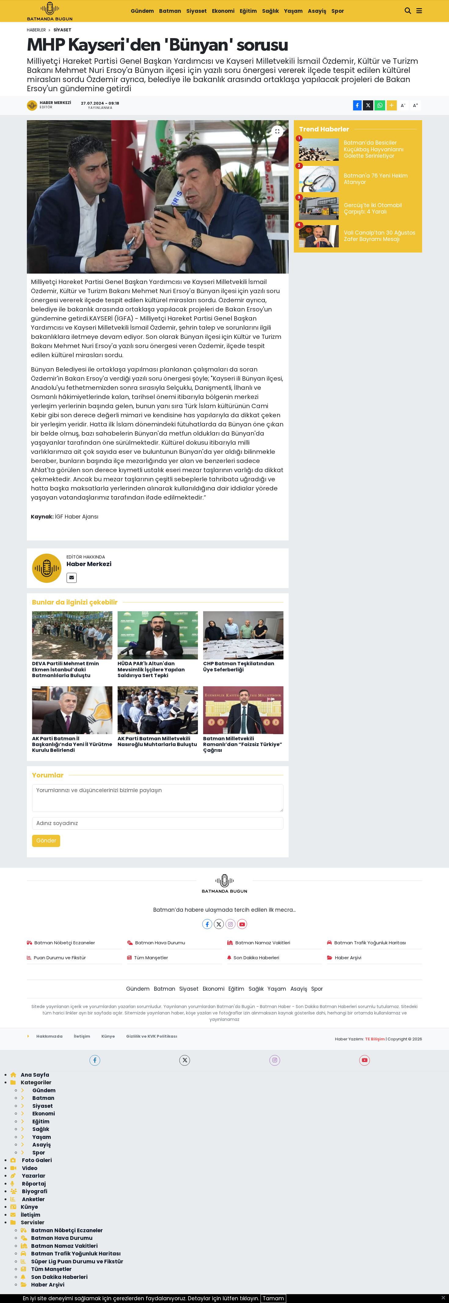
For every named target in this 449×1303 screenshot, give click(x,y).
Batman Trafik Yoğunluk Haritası (370, 942)
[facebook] (94, 1060)
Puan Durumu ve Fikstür (60, 957)
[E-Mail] (72, 578)
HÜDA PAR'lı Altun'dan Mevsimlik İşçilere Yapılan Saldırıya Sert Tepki (151, 669)
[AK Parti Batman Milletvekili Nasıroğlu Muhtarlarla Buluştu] (158, 709)
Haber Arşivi (348, 957)
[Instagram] (230, 924)
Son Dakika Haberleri (256, 957)
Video (29, 1168)
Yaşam (293, 11)
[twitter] (184, 1060)
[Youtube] (242, 924)
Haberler (36, 30)
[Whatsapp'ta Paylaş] (379, 105)
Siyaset (196, 11)
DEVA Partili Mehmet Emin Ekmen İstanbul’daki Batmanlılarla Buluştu (65, 669)
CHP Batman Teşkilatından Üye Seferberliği (238, 666)
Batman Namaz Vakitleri (262, 942)
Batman (170, 11)
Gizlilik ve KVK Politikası (151, 1036)
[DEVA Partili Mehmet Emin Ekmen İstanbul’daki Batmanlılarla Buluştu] (72, 635)
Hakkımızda (49, 1036)
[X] (219, 924)
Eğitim (248, 11)
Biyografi (34, 1191)
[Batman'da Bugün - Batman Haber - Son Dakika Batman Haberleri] (50, 11)
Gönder (46, 840)
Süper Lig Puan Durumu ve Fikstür (77, 1261)
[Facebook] (207, 924)
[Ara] (408, 11)
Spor (337, 11)
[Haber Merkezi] (46, 567)
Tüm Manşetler (151, 957)
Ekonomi (223, 11)
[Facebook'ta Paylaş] (357, 105)
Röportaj (33, 1183)
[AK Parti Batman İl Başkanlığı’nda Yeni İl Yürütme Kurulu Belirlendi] (72, 709)
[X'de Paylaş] (368, 105)
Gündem (142, 11)
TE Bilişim (375, 1039)
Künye (108, 1036)
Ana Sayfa (35, 1075)
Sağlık (270, 11)
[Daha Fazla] (392, 105)
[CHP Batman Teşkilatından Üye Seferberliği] (243, 635)
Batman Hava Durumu (160, 942)
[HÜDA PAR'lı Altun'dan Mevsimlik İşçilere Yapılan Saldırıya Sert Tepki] (158, 635)
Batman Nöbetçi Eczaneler (65, 942)
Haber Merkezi (89, 564)
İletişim (82, 1036)
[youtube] (364, 1060)
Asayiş (317, 11)
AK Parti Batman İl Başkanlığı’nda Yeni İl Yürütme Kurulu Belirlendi (72, 744)
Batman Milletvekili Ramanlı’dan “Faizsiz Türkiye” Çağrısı (242, 744)
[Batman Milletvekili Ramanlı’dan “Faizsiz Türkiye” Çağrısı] (243, 709)
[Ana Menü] (419, 11)
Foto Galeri (36, 1160)
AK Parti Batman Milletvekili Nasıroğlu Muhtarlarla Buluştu (157, 741)
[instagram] (274, 1060)
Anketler (33, 1199)
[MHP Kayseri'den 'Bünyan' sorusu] (158, 196)
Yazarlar (33, 1175)
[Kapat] (445, 1298)
